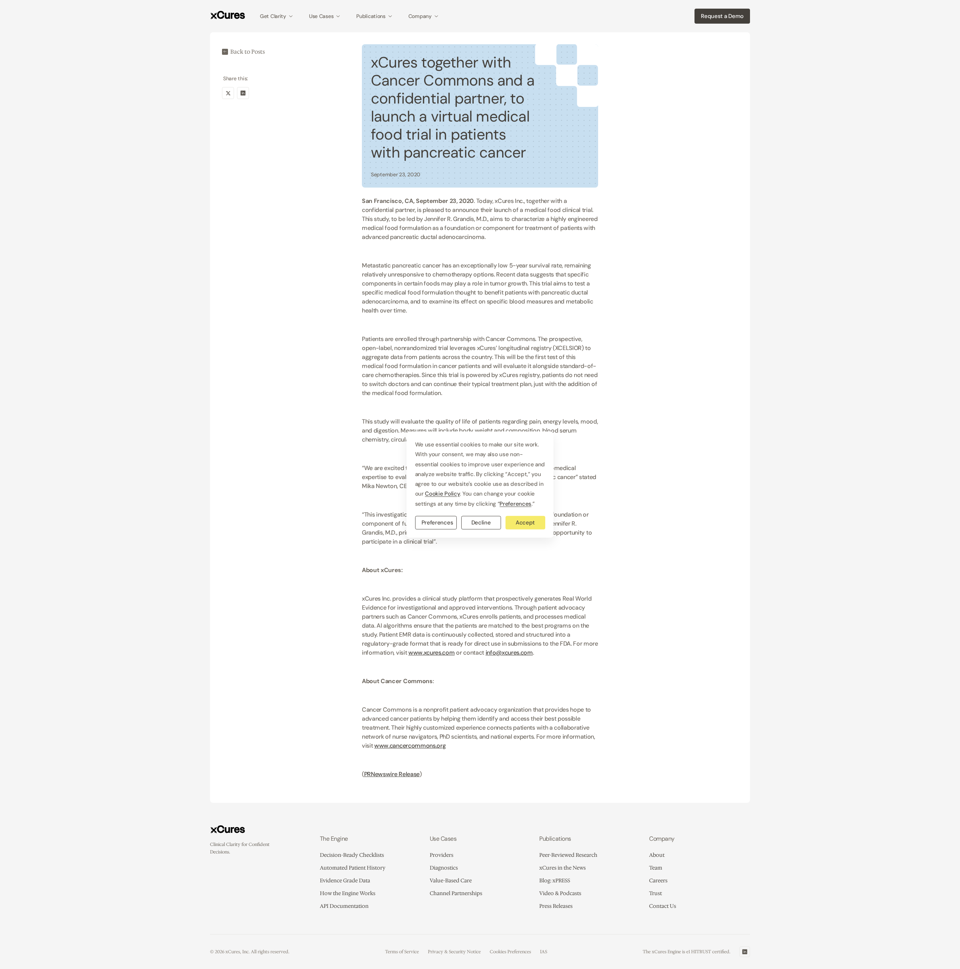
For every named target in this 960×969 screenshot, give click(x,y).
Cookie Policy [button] (442, 494)
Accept (525, 522)
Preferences (437, 522)
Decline (481, 522)
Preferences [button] (515, 504)
